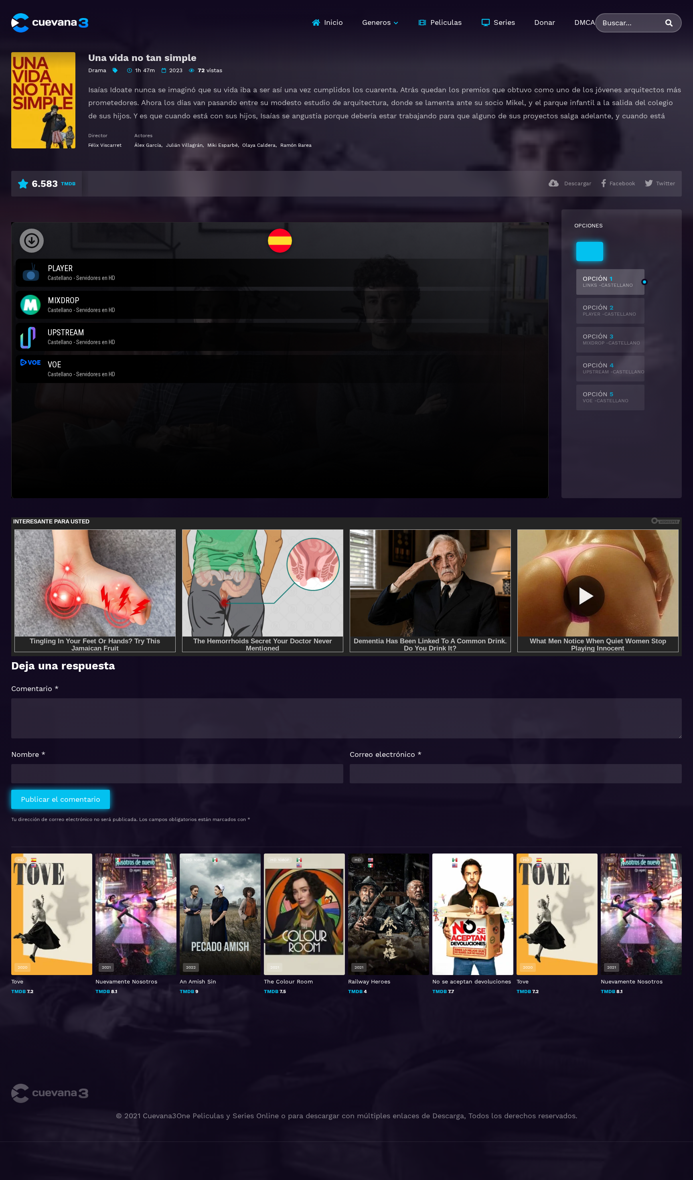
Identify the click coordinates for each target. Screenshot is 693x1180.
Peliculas (446, 22)
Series (504, 22)
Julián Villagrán (184, 145)
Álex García (147, 145)
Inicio (333, 22)
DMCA (584, 22)
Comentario (35, 688)
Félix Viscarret (105, 145)
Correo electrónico (385, 754)
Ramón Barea (296, 145)
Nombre (28, 754)
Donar (544, 22)
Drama (97, 70)
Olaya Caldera (259, 145)
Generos (376, 22)
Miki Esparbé (222, 145)
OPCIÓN (608, 281)
